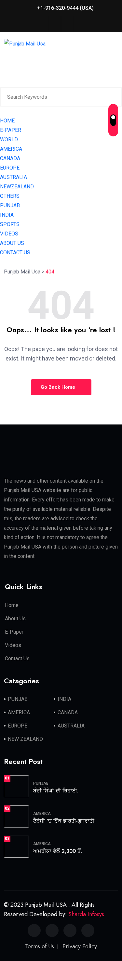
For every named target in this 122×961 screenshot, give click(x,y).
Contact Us (17, 658)
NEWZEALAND (17, 186)
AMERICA (11, 149)
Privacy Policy (79, 946)
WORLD (9, 139)
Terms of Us (39, 946)
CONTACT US (15, 252)
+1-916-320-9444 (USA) (65, 8)
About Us (15, 618)
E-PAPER (10, 130)
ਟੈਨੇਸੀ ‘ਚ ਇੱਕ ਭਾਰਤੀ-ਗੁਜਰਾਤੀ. (64, 821)
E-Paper (14, 632)
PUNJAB (10, 205)
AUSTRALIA (13, 177)
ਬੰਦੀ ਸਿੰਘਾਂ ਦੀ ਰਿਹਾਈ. (55, 790)
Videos (13, 645)
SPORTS (10, 224)
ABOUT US (12, 243)
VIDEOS (9, 234)
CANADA (10, 158)
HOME (7, 121)
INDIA (7, 215)
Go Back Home (58, 387)
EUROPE (10, 168)
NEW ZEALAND (25, 739)
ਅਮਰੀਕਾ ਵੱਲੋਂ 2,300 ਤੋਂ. (57, 851)
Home (12, 605)
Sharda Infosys (86, 914)
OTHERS (10, 196)
